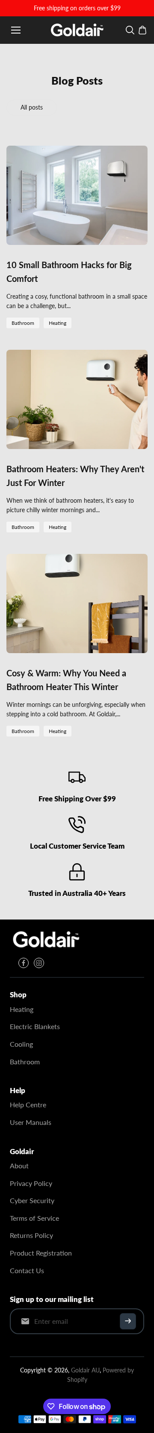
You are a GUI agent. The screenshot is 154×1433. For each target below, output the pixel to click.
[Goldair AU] (77, 30)
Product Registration (41, 1253)
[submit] (128, 1321)
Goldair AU (85, 1370)
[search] (130, 30)
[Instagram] (39, 963)
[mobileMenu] (15, 30)
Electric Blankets (35, 1026)
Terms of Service (34, 1218)
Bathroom (23, 323)
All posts (32, 107)
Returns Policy (31, 1235)
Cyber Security (32, 1200)
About (19, 1165)
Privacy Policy (31, 1183)
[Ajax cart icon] (142, 30)
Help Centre (28, 1104)
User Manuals (30, 1122)
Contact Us (27, 1270)
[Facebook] (23, 963)
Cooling (21, 1044)
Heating (57, 323)
